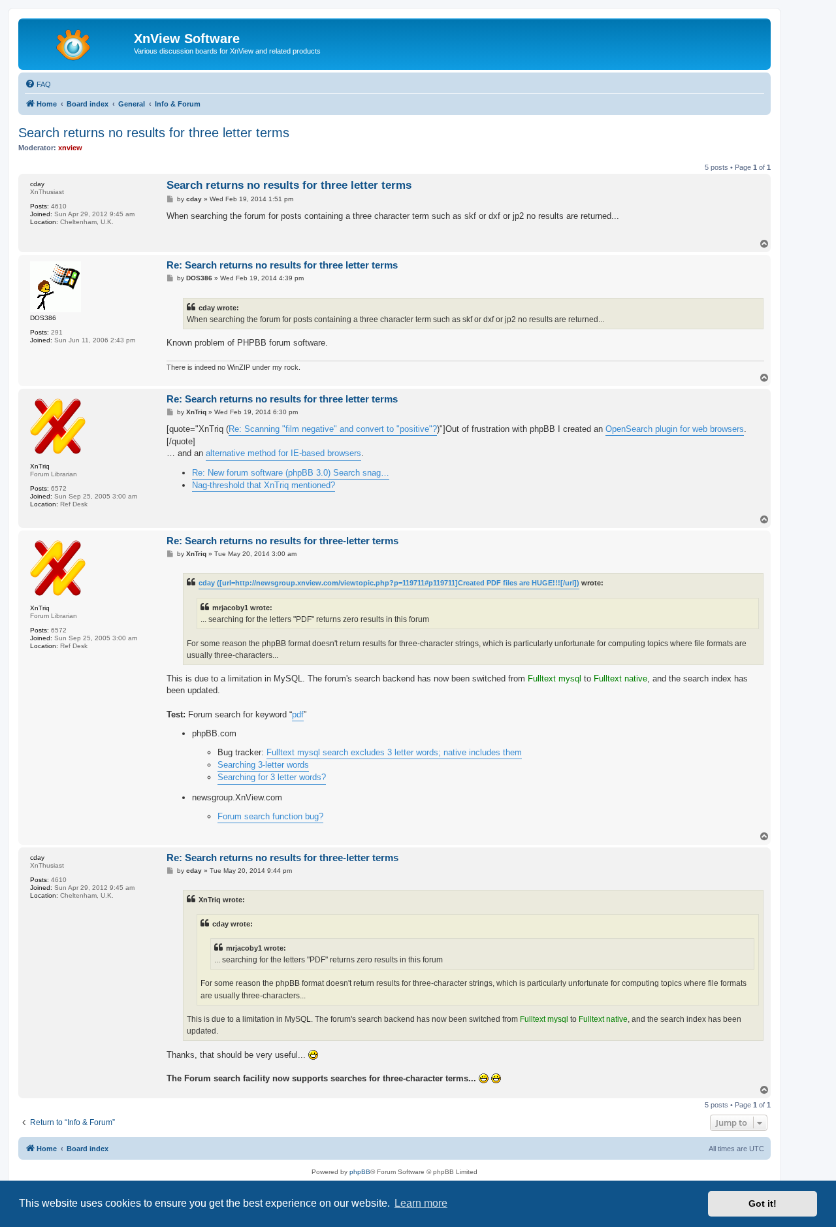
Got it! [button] (762, 1203)
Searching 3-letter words (263, 765)
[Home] (78, 42)
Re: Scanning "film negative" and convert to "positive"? (333, 429)
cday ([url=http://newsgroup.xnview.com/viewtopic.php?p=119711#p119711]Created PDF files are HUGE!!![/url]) (389, 583)
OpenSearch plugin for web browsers (674, 429)
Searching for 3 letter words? (271, 777)
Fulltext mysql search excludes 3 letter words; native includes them (394, 752)
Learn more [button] (420, 1203)
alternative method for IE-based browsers (283, 453)
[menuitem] (38, 84)
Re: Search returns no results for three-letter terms (282, 540)
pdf (298, 714)
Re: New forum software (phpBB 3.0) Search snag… (290, 473)
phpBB (359, 1171)
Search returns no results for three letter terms (153, 132)
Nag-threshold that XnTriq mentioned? (263, 485)
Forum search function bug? (270, 816)
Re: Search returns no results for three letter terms (282, 264)
